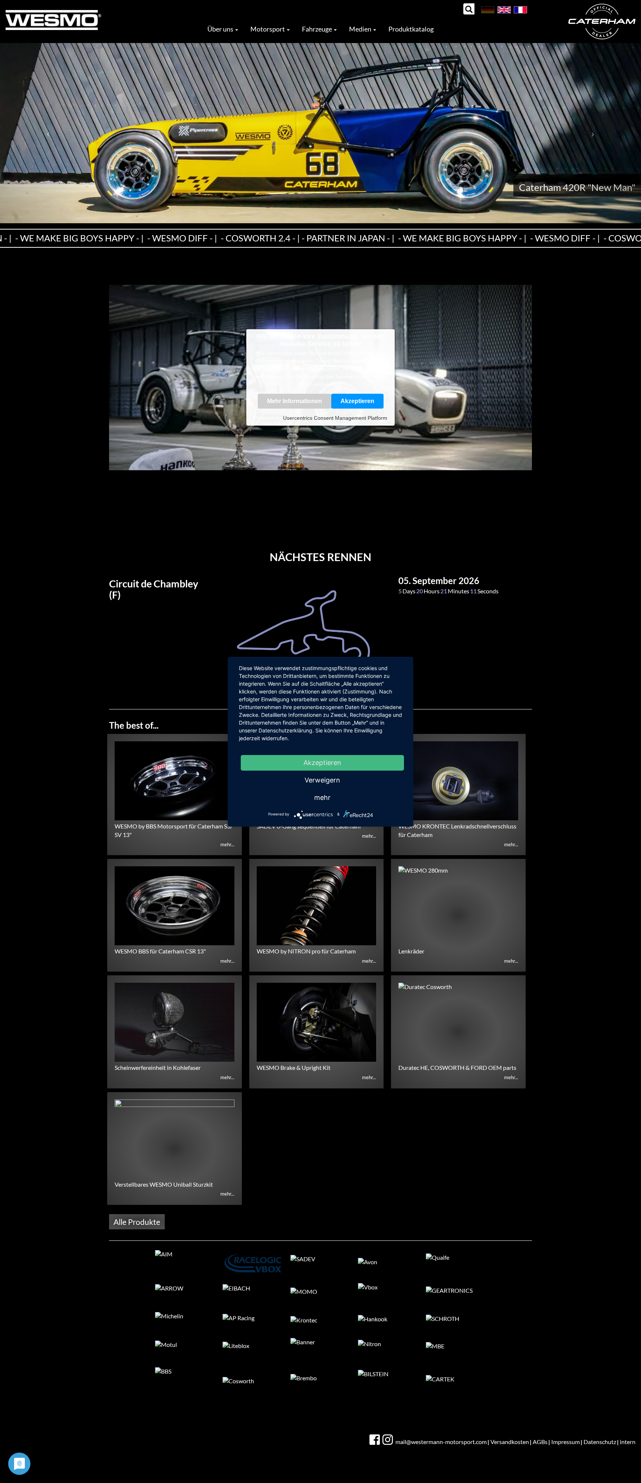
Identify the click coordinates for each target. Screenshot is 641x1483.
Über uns (220, 29)
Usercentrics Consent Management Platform (335, 418)
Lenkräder (411, 951)
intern (627, 1441)
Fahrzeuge (317, 29)
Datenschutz (600, 1441)
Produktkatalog (411, 29)
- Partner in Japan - (322, 238)
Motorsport (268, 29)
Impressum (565, 1441)
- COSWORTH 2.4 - (234, 238)
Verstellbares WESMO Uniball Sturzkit (164, 1184)
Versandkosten (509, 1441)
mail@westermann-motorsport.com (441, 1441)
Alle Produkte (137, 1221)
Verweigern (322, 780)
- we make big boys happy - (436, 238)
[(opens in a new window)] (375, 1440)
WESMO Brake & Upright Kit (294, 1067)
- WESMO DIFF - (156, 238)
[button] (48, 133)
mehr (322, 797)
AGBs (540, 1441)
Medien (360, 29)
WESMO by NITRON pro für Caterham (306, 951)
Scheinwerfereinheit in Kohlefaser (158, 1067)
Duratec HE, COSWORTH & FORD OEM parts (457, 1067)
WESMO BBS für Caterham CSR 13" (160, 951)
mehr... (227, 844)
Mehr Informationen (294, 401)
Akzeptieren (357, 401)
